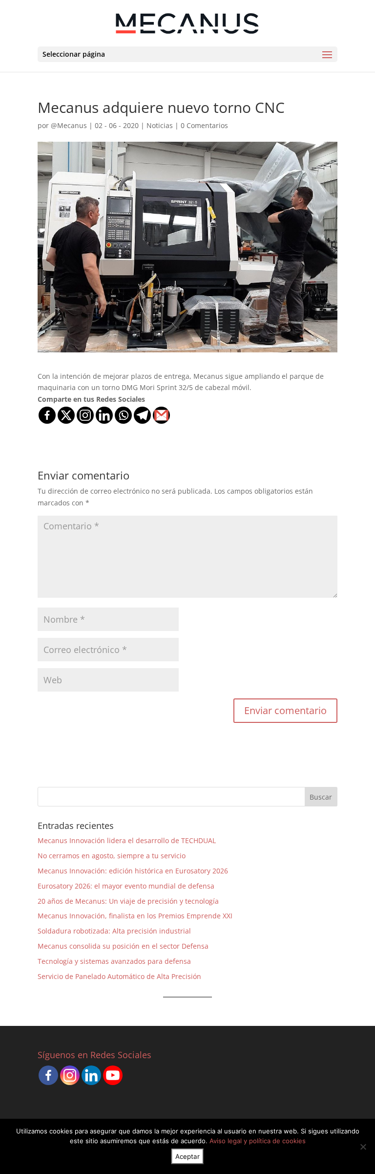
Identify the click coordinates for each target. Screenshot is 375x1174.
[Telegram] (142, 415)
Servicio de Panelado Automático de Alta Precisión (119, 976)
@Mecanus (69, 125)
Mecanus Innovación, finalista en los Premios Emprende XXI (135, 915)
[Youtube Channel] (113, 1075)
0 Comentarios (204, 125)
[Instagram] (85, 415)
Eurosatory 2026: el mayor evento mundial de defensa (126, 886)
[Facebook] (47, 415)
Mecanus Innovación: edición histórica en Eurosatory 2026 (133, 870)
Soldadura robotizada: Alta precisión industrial (114, 930)
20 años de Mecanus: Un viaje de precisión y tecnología (128, 901)
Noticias (159, 125)
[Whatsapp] (123, 415)
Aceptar (187, 1156)
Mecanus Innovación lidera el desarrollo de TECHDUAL (127, 840)
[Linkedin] (104, 415)
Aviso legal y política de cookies (257, 1141)
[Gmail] (161, 415)
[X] (66, 415)
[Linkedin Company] (91, 1075)
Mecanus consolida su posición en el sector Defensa (123, 946)
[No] (363, 1147)
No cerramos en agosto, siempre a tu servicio (112, 855)
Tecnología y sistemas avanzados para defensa (114, 961)
